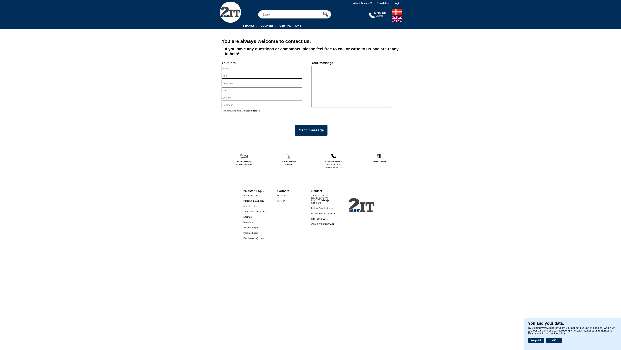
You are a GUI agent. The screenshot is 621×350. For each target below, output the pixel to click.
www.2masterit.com (553, 327)
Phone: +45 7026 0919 (323, 213)
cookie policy (557, 333)
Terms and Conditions (254, 211)
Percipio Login (250, 233)
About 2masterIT (362, 3)
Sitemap (247, 217)
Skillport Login (250, 227)
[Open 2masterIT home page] (230, 12)
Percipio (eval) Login (253, 238)
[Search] (326, 14)
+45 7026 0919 (333, 164)
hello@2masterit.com (322, 208)
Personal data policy (253, 200)
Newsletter (383, 3)
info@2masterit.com (334, 167)
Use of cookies (250, 206)
